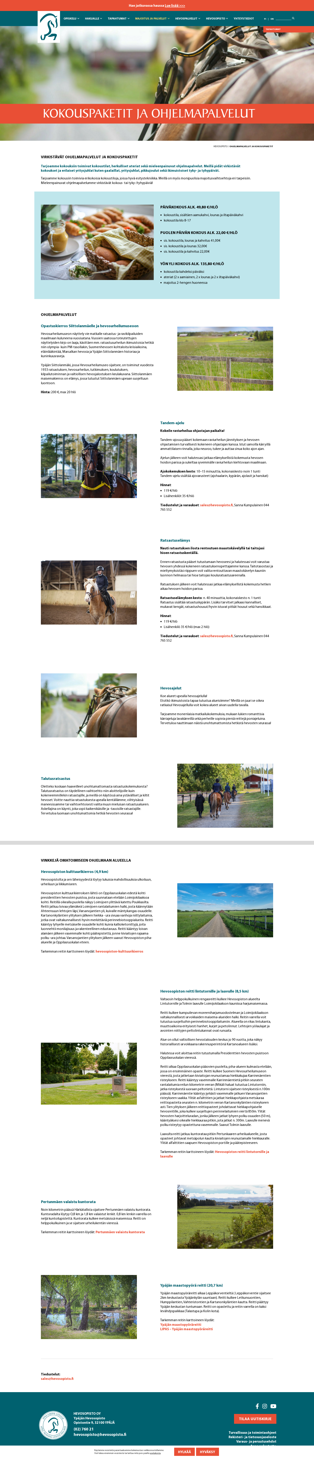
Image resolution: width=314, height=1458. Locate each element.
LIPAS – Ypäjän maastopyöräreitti (186, 1329)
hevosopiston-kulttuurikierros (119, 951)
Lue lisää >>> (175, 5)
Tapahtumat (117, 18)
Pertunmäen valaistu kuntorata (120, 1232)
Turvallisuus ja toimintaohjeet (252, 1432)
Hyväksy (207, 1452)
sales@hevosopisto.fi (216, 505)
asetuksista (155, 1453)
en (272, 18)
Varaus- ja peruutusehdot (256, 1441)
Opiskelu (70, 18)
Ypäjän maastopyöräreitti (180, 1324)
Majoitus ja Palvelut (151, 18)
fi (265, 18)
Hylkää (184, 1452)
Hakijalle (92, 18)
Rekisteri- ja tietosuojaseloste (252, 1437)
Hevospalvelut (186, 18)
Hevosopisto (215, 18)
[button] (255, 1419)
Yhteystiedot (244, 18)
